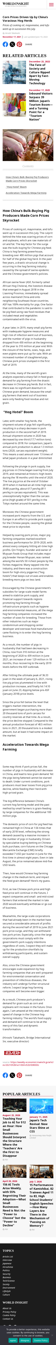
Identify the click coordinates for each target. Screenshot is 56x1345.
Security (6, 1273)
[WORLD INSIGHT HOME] (15, 4)
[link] (5, 44)
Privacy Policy (9, 1311)
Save (21, 43)
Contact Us (8, 1318)
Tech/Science (9, 1280)
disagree (25, 1340)
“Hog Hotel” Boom (16, 186)
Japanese (7, 1263)
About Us (7, 1308)
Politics (6, 1270)
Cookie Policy (9, 1315)
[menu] (51, 4)
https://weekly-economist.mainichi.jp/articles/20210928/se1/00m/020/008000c (28, 1063)
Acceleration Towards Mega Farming (26, 192)
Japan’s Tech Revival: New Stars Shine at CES (39, 1126)
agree (13, 1340)
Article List (8, 1256)
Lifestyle (7, 1291)
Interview (7, 1260)
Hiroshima (8, 1266)
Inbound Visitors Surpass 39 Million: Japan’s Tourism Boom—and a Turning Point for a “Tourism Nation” (41, 106)
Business (7, 1277)
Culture (6, 1294)
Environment (9, 1287)
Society (6, 1284)
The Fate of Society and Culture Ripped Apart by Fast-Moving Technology (39, 74)
